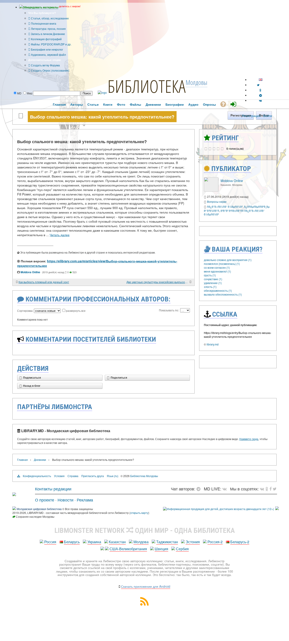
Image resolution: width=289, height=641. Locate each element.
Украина (94, 541)
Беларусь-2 (239, 541)
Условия (59, 476)
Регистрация (251, 115)
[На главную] (14, 494)
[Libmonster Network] (218, 509)
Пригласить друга (92, 476)
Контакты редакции (53, 489)
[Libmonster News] (275, 489)
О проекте (44, 500)
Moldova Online (30, 272)
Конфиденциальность (37, 476)
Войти (267, 115)
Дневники (40, 460)
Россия (50, 541)
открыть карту (139, 513)
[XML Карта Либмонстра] (144, 604)
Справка (73, 476)
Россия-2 (215, 541)
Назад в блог (31, 385)
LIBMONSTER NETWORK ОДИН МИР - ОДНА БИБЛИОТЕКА (144, 530)
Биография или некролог (46, 49)
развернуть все (76, 310)
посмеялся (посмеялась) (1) (222, 264)
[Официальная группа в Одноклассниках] (260, 90)
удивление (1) (213, 283)
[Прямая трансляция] (225, 489)
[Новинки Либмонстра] (266, 489)
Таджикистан (167, 541)
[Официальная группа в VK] (260, 100)
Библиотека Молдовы (144, 476)
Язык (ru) (112, 476)
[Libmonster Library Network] (277, 509)
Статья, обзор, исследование (49, 18)
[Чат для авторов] (199, 489)
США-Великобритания (128, 548)
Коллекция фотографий (46, 39)
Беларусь (72, 541)
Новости (65, 500)
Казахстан (117, 541)
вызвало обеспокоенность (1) (223, 294)
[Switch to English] (260, 80)
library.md (213, 344)
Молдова (141, 541)
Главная (22, 460)
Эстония (193, 541)
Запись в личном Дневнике (47, 34)
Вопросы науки (216, 201)
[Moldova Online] (211, 190)
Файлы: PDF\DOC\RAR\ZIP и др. (50, 44)
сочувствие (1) (213, 279)
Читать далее (60, 235)
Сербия (182, 548)
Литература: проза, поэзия (48, 28)
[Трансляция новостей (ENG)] (258, 85)
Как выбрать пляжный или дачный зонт (44, 282)
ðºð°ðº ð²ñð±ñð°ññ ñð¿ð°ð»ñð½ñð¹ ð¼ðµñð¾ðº (234, 212)
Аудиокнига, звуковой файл (48, 54)
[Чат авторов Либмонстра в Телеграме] (260, 95)
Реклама (85, 500)
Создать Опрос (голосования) (49, 70)
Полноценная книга (43, 23)
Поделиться (119, 377)
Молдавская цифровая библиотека (39, 509)
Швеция (161, 548)
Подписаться (32, 377)
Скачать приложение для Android (145, 586)
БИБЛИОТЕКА (146, 86)
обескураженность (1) (218, 290)
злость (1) (210, 287)
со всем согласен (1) (217, 267)
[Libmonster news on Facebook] (270, 489)
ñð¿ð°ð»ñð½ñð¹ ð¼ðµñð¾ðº (225, 206)
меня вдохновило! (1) (217, 271)
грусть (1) (210, 275)
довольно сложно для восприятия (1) (228, 260)
